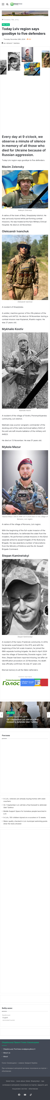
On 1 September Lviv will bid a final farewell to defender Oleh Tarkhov (22, 720)
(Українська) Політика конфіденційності (19, 1049)
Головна (6, 20)
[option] (25, 715)
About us (6, 1053)
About (5, 1056)
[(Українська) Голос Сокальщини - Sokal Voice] (16, 4)
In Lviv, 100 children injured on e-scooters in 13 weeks (24, 817)
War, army (15, 20)
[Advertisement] (25, 105)
